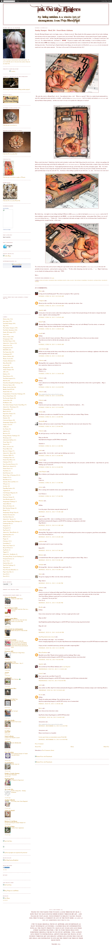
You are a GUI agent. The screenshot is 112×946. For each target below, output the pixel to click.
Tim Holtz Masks (7, 517)
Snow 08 (5, 574)
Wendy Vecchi (6, 358)
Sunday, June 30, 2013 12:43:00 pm (51, 387)
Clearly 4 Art (6, 424)
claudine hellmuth (10, 800)
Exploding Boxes (7, 534)
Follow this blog (17, 266)
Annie (40, 574)
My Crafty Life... (9, 789)
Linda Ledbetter (9, 736)
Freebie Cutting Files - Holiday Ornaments (18, 791)
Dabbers (5, 374)
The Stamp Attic (7, 352)
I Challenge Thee (7, 457)
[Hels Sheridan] (8, 227)
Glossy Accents (7, 446)
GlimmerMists (6, 409)
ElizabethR (41, 421)
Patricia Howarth (43, 530)
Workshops (6, 438)
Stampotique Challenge (9, 501)
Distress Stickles (7, 356)
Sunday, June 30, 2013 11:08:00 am (51, 329)
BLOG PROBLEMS (16, 743)
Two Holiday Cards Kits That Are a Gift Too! (19, 610)
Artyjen (7, 672)
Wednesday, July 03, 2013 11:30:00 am (53, 669)
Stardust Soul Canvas (16, 721)
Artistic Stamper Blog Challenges (11, 521)
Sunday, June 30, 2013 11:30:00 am (51, 344)
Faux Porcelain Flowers (9, 464)
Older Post (106, 746)
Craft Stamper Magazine (9, 493)
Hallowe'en (6, 536)
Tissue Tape (6, 442)
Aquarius (41, 310)
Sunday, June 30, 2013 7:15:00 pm (51, 482)
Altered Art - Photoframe (9, 407)
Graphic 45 (6, 477)
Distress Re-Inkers (7, 506)
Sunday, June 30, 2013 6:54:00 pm (51, 467)
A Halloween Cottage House (18, 652)
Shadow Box (6, 391)
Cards (4, 334)
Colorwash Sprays (7, 420)
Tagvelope (5, 567)
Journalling (6, 543)
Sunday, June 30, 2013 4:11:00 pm (51, 446)
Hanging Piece (7, 367)
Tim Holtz (5, 470)
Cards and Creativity (10, 640)
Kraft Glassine (6, 473)
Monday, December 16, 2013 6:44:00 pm (53, 739)
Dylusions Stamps (7, 497)
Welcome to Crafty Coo (11, 699)
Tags (4, 325)
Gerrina (41, 412)
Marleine (41, 500)
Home (72, 746)
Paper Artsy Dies (7, 572)
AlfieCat (5, 431)
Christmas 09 (6, 462)
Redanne (41, 555)
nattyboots (41, 541)
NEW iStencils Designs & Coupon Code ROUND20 (19, 754)
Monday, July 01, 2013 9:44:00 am (51, 569)
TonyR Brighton (9, 763)
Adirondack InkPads (8, 440)
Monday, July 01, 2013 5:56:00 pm (51, 603)
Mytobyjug (8, 741)
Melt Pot (5, 380)
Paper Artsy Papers (8, 545)
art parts (5, 365)
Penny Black (6, 449)
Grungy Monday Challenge (10, 435)
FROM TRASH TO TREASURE (19, 630)
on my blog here (66, 666)
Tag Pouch (6, 530)
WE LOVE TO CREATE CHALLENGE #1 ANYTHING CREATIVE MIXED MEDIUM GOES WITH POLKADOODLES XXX (19, 644)
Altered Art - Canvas (8, 343)
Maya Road (6, 363)
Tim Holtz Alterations (94, 280)
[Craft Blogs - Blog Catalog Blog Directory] (10, 860)
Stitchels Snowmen (8, 514)
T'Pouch (5, 484)
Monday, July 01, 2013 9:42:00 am (51, 560)
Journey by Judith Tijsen (17, 598)
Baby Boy (13, 700)
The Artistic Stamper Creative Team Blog (13, 405)
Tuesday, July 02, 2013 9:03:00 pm (51, 659)
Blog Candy (6, 416)
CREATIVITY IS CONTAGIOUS (14, 629)
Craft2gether (8, 678)
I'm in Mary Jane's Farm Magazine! (19, 801)
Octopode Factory (7, 558)
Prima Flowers (6, 376)
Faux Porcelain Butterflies (9, 569)
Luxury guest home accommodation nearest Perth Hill (52, 737)
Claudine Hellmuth (8, 361)
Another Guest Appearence (17, 828)
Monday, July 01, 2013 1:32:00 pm (51, 583)
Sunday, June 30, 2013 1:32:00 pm (51, 417)
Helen (40, 291)
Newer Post (38, 746)
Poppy (4, 539)
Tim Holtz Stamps (7, 323)
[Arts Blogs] (6, 867)
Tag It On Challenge (8, 565)
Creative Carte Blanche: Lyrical (12, 737)
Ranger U (5, 510)
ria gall (40, 333)
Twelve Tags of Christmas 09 (10, 475)
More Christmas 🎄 (16, 679)
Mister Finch (8, 710)
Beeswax (5, 433)
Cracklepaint (6, 354)
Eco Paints (5, 429)
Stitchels (5, 418)
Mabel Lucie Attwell (8, 466)
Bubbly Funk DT (7, 389)
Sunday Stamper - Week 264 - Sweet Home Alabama (54, 30)
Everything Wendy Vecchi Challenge (12, 556)
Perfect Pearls (6, 468)
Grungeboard (6, 347)
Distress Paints (61, 280)
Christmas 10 (6, 541)
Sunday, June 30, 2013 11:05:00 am (51, 317)
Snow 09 (5, 576)
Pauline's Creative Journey (12, 773)
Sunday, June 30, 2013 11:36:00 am (51, 373)
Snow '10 (5, 561)
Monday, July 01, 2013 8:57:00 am (51, 550)
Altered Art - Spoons (8, 519)
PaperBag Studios (7, 488)
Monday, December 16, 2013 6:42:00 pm (53, 726)
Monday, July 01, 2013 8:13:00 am (51, 525)
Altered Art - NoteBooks (9, 554)
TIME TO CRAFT (10, 810)
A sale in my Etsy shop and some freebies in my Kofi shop (19, 620)
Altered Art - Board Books (10, 532)
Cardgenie (41, 300)
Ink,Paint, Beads (9, 779)
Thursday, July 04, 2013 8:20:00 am (52, 690)
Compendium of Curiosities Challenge (13, 394)
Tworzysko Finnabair (10, 597)
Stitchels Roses (7, 563)
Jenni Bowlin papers (8, 499)
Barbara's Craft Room (11, 821)
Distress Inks (53, 280)
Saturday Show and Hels (9, 481)
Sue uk (40, 694)
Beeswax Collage (7, 451)
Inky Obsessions (9, 752)
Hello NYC (7, 732)
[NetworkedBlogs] (17, 264)
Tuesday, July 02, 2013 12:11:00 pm (51, 648)
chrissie (41, 487)
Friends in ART (9, 651)
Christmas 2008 (7, 455)
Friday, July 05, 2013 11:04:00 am (51, 703)
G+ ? (6, 674)
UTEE (4, 427)
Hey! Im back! (14, 711)
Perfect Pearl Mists (8, 460)
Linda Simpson (42, 471)
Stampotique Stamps (8, 422)
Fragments (5, 525)
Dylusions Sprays (7, 385)
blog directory (5, 900)
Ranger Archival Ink (8, 387)
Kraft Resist (6, 479)
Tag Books (6, 550)
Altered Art (6, 345)
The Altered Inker (10, 826)
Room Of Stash (7, 547)
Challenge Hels (7, 523)
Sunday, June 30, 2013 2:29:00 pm (51, 426)
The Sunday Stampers (80, 280)
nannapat (41, 564)
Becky (40, 708)
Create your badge (6, 229)
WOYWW (5, 350)
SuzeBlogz (7, 731)
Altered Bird (6, 503)
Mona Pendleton (43, 652)
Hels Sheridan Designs (9, 508)
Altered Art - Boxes (8, 453)
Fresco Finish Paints (8, 396)
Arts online (5, 869)
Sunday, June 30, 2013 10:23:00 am (51, 296)
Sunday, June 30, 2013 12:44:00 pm (51, 395)
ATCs (4, 372)
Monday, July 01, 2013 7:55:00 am (51, 512)
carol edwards (42, 349)
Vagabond (5, 490)
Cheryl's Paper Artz (10, 662)
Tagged (5, 552)
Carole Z (41, 460)
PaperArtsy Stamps (8, 413)
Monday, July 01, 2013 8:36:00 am (51, 537)
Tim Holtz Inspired (8, 378)
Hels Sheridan (6, 208)
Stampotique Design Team (10, 512)
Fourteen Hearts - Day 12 (17, 663)
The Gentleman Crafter (11, 608)
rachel (40, 450)
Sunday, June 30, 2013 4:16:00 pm (51, 455)
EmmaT (41, 322)
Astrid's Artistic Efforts (11, 618)
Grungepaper (6, 339)
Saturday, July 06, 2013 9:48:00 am (51, 717)
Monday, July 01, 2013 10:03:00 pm (51, 632)
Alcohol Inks (6, 400)
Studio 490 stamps (8, 332)
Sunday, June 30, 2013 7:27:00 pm (51, 496)
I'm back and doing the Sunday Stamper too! (15, 822)
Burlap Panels (44, 280)
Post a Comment (39, 744)
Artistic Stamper (7, 369)
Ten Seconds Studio (8, 398)
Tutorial (5, 444)
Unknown (41, 360)
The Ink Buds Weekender (11, 774)
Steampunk (6, 528)
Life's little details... (10, 720)
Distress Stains (6, 336)
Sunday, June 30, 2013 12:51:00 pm (51, 407)
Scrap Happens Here (10, 688)
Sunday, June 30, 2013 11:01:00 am (51, 305)
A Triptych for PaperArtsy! (17, 780)
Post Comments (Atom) (48, 750)
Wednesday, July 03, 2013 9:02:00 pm (52, 680)
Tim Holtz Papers (7, 341)
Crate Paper (6, 495)
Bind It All (5, 411)
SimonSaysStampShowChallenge (11, 383)
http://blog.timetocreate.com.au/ (47, 637)
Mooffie (41, 607)
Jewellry (5, 486)
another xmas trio (15, 764)
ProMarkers (6, 402)
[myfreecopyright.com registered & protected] (15, 852)
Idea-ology (70, 280)
